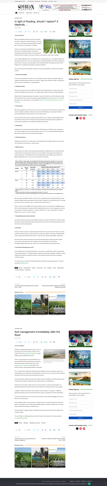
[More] (59, 276)
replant (54, 267)
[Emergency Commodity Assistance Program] (23, 305)
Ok (89, 483)
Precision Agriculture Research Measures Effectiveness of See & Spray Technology (39, 311)
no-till (45, 267)
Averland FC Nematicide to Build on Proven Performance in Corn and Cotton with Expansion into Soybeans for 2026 (56, 310)
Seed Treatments (60, 267)
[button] (89, 13)
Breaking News (18, 18)
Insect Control (39, 267)
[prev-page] (15, 317)
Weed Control (27, 269)
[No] (105, 484)
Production (49, 267)
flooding (33, 267)
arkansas (20, 267)
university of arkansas (19, 269)
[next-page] (18, 317)
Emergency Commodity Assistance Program (23, 312)
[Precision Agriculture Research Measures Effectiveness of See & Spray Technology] (40, 305)
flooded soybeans (27, 267)
